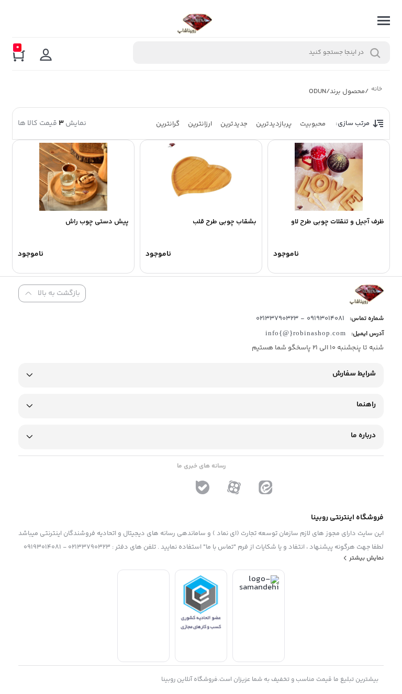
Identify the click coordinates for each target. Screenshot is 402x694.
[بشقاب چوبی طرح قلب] (201, 177)
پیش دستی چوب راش (97, 222)
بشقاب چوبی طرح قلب (224, 222)
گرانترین (168, 124)
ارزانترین (200, 124)
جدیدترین (234, 124)
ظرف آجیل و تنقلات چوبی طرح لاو (337, 222)
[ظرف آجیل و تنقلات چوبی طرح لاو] (329, 177)
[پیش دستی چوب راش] (73, 177)
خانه (376, 90)
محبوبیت (313, 124)
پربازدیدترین (274, 124)
